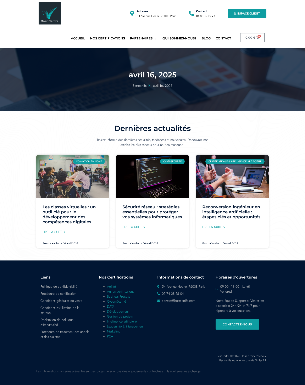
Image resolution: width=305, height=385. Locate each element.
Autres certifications (120, 291)
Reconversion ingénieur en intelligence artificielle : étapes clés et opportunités (231, 211)
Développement (118, 311)
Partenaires (141, 38)
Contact (201, 11)
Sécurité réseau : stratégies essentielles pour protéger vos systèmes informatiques (152, 211)
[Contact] (191, 13)
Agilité (111, 286)
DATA (110, 306)
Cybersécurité (116, 301)
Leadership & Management (125, 326)
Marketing (114, 331)
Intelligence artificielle (122, 321)
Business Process (118, 296)
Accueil (78, 38)
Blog (206, 38)
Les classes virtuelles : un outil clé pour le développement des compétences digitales (69, 214)
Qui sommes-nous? (179, 38)
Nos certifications (107, 38)
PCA (110, 336)
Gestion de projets (120, 316)
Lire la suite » (54, 232)
